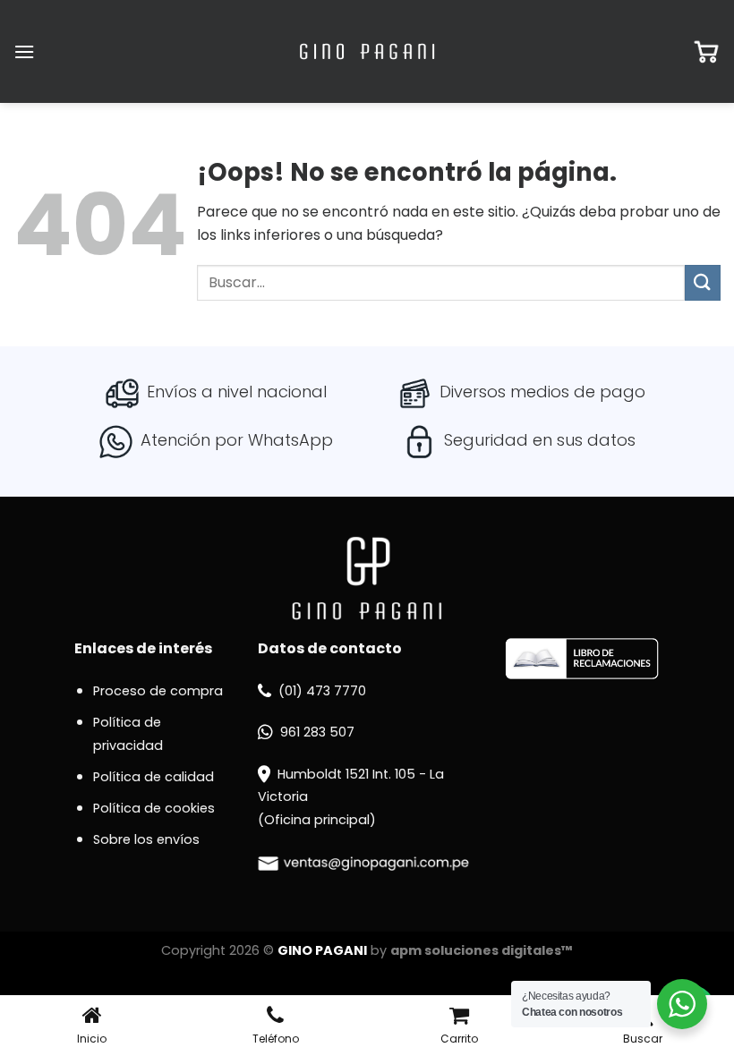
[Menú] (24, 51)
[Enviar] (703, 282)
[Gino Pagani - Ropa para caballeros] (367, 51)
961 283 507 (317, 732)
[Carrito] (706, 52)
